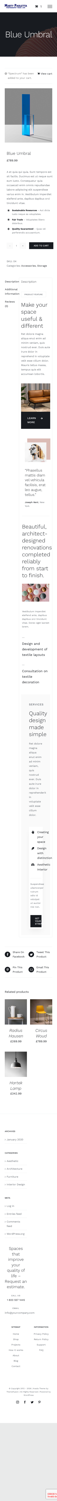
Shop (16, 1339)
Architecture (14, 1168)
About (16, 1355)
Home (16, 1334)
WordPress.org (16, 1233)
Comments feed (13, 1224)
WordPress (29, 1395)
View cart (46, 73)
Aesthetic (12, 1161)
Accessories (28, 265)
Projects (15, 1344)
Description (11, 281)
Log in (10, 1205)
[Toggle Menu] (49, 6)
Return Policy (41, 1339)
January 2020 (15, 1139)
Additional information (11, 291)
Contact (16, 1366)
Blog (16, 1361)
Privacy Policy (41, 1334)
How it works (16, 1350)
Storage (42, 265)
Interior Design (16, 1184)
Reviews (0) (10, 304)
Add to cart (41, 245)
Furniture (12, 1176)
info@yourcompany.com (20, 1312)
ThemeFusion (12, 1392)
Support (41, 1344)
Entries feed (14, 1213)
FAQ (41, 1350)
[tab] (11, 282)
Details (11, 1015)
